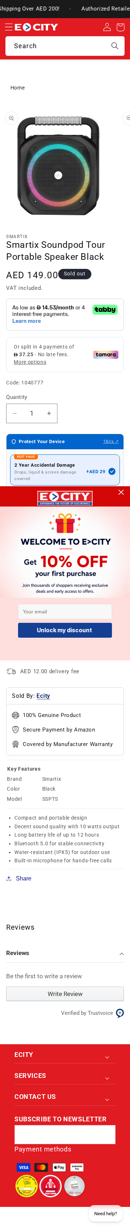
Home (17, 88)
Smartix (17, 236)
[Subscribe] (106, 1135)
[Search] (115, 46)
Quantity (16, 397)
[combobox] (65, 46)
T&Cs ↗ (111, 441)
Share (23, 878)
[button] (8, 27)
